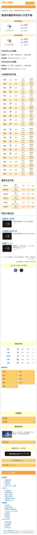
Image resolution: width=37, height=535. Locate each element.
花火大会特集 (8, 507)
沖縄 (3, 386)
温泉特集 (7, 516)
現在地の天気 (29, 3)
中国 (20, 379)
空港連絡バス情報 (10, 498)
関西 (3, 379)
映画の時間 (8, 521)
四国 (3, 382)
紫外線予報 (5, 442)
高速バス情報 (8, 496)
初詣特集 (7, 514)
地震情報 (14, 7)
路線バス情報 (8, 494)
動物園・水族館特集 (10, 509)
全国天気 (5, 7)
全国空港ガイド (9, 500)
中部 (20, 375)
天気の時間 (4, 10)
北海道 (4, 371)
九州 (20, 382)
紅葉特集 (7, 513)
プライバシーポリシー (27, 530)
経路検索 (7, 481)
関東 (11, 10)
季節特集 (4, 502)
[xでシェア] (21, 270)
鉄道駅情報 (8, 490)
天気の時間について (18, 460)
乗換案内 (4, 477)
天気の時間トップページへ (9, 465)
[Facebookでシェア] (15, 270)
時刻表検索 (8, 480)
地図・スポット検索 (10, 485)
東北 (20, 371)
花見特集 (7, 505)
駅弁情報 (7, 525)
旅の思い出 (8, 527)
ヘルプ (31, 7)
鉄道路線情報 (8, 492)
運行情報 (7, 483)
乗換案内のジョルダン (13, 530)
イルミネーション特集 (11, 511)
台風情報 (22, 7)
